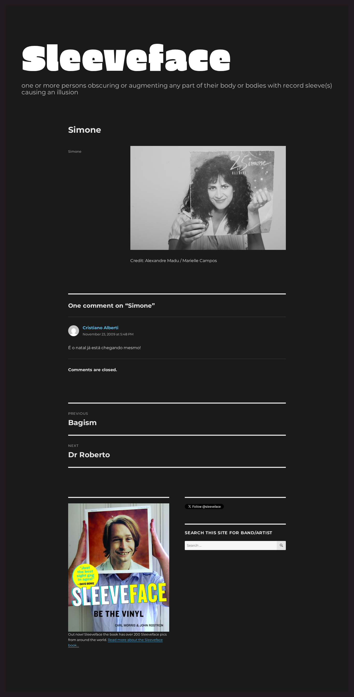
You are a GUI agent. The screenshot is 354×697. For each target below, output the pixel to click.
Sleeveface (126, 56)
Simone (74, 151)
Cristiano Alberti (100, 327)
